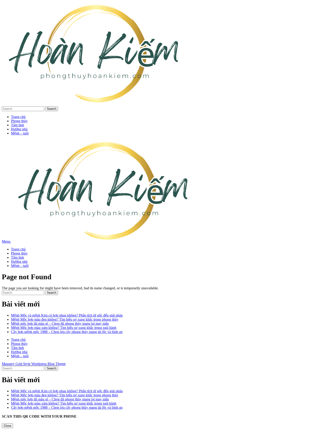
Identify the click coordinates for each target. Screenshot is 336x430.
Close (7, 425)
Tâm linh (17, 125)
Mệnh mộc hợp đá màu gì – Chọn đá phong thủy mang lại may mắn (60, 323)
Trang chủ (18, 117)
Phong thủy (19, 121)
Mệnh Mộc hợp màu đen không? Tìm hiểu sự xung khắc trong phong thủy (64, 319)
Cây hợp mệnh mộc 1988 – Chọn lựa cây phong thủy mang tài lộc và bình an (67, 332)
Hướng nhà (19, 129)
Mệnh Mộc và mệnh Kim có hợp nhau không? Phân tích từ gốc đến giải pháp (67, 315)
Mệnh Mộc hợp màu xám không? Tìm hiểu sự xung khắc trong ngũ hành (63, 328)
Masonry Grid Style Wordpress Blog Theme (34, 364)
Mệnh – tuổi (20, 133)
